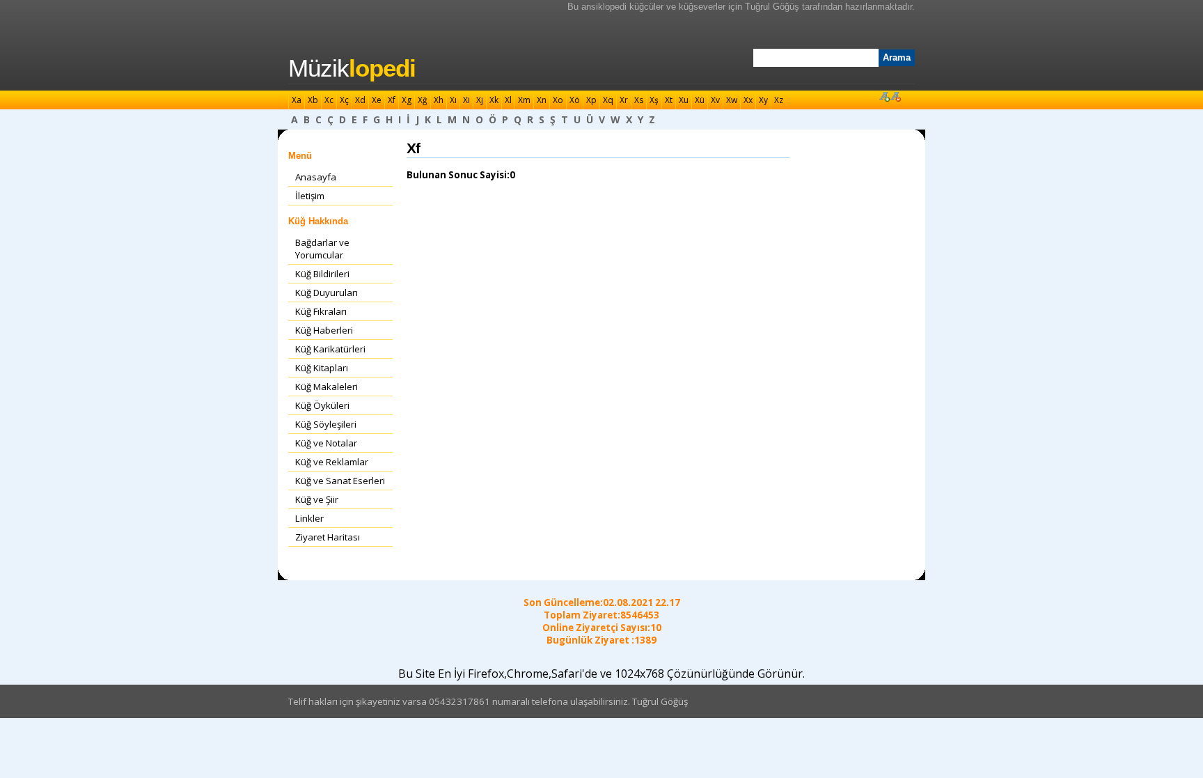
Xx (748, 100)
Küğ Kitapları (321, 367)
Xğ (422, 100)
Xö (574, 100)
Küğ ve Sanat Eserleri (340, 480)
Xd (360, 100)
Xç (344, 100)
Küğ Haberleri (324, 330)
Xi (466, 100)
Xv (715, 100)
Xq (608, 100)
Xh (438, 100)
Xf (391, 100)
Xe (377, 100)
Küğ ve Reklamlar (331, 462)
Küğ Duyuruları (326, 292)
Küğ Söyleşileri (325, 424)
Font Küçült (895, 96)
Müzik (352, 68)
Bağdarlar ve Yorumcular (322, 248)
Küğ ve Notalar (326, 443)
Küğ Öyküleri (322, 405)
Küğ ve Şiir (316, 499)
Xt (669, 100)
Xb (313, 100)
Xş (654, 100)
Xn (542, 100)
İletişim (309, 195)
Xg (406, 100)
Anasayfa (315, 177)
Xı (453, 100)
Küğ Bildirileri (322, 273)
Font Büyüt (884, 96)
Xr (624, 100)
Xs (638, 100)
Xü (700, 100)
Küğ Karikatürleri (330, 349)
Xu (684, 100)
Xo (558, 100)
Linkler (309, 518)
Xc (328, 100)
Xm (524, 100)
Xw (731, 100)
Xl (508, 100)
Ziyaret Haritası (327, 537)
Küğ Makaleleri (326, 386)
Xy (763, 100)
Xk (493, 100)
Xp (591, 100)
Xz (778, 100)
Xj (479, 100)
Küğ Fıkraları (321, 311)
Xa (296, 100)
